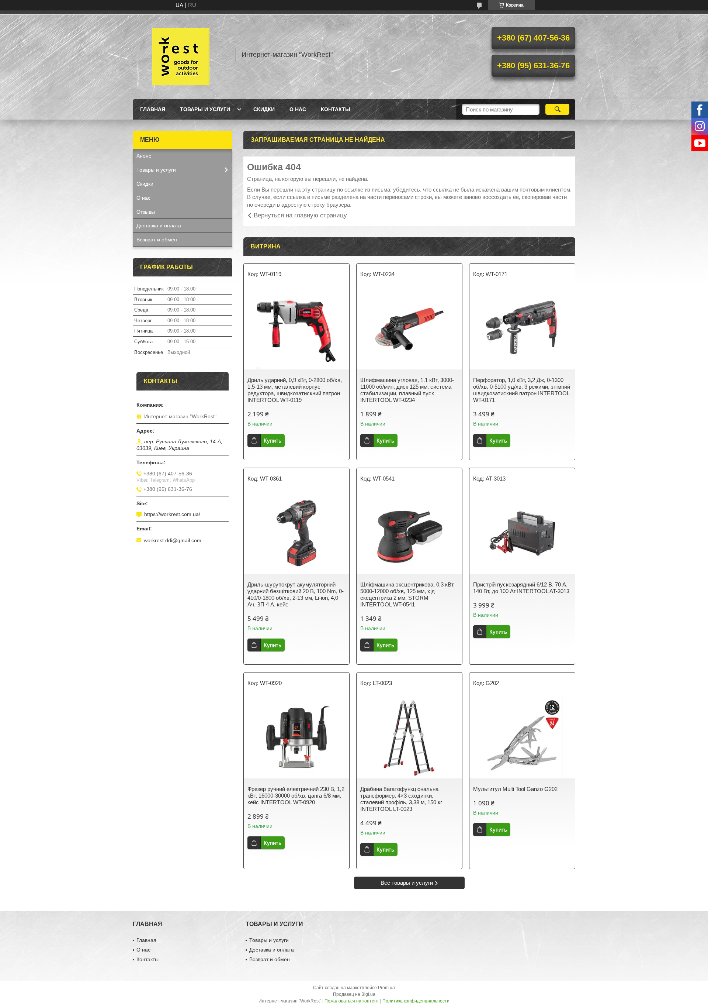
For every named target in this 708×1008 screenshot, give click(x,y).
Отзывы (145, 212)
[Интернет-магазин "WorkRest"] (181, 54)
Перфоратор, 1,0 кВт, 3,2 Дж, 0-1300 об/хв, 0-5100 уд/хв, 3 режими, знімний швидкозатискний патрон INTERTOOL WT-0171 (521, 390)
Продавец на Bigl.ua (354, 994)
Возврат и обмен (156, 239)
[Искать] (557, 109)
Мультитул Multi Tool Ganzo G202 (515, 789)
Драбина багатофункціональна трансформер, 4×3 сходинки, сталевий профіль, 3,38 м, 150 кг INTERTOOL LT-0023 (401, 799)
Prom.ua (386, 987)
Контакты (335, 109)
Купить (272, 440)
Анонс (143, 156)
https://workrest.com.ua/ (172, 514)
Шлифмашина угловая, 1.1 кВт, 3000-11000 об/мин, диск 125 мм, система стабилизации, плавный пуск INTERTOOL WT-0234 (407, 390)
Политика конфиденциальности (416, 1001)
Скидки (264, 109)
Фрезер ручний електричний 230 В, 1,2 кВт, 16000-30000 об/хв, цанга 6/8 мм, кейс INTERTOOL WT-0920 (295, 795)
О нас (297, 109)
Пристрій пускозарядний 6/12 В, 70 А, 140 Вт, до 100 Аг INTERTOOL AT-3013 (521, 587)
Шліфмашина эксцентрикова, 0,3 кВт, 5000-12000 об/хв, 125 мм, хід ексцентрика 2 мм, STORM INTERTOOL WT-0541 (407, 594)
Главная (152, 109)
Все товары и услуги (407, 883)
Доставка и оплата (158, 225)
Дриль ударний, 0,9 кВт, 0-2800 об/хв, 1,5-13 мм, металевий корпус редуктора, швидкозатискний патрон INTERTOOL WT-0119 (294, 390)
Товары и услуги (205, 109)
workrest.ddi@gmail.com (172, 540)
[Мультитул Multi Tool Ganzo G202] (522, 737)
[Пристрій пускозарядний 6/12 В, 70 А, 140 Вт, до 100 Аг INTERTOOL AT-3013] (522, 533)
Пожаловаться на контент (351, 1001)
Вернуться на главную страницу (300, 215)
